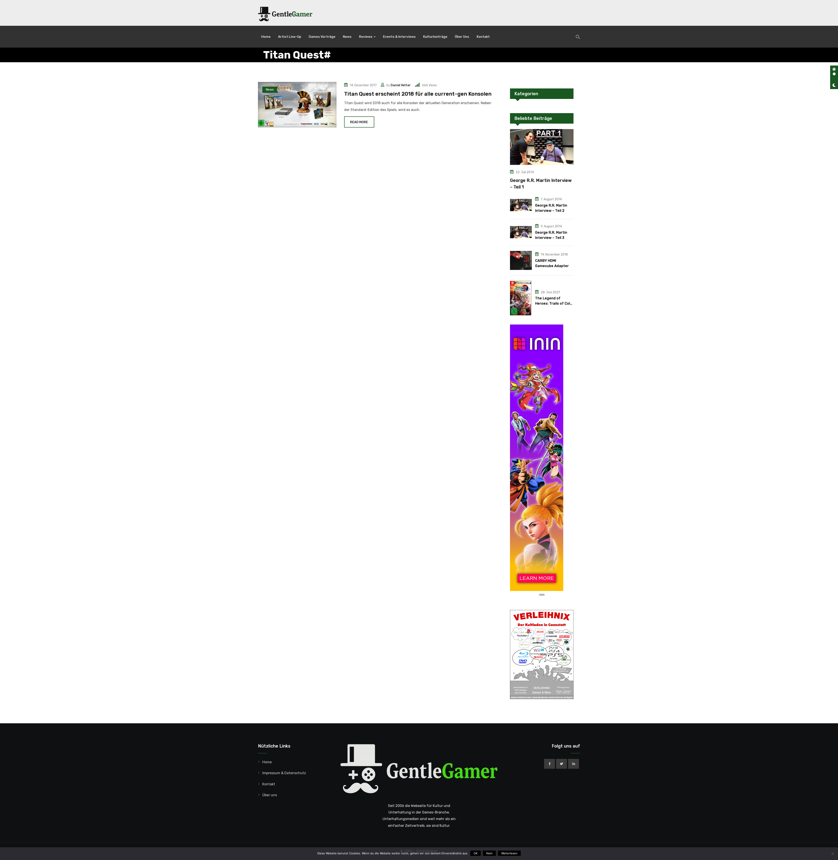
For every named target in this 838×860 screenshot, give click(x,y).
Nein (489, 853)
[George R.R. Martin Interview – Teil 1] (542, 147)
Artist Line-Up (289, 37)
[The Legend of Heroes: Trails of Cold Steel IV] (521, 298)
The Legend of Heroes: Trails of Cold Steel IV (553, 303)
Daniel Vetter (401, 85)
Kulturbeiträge (435, 37)
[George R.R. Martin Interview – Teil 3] (521, 232)
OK (475, 853)
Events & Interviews (399, 37)
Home (266, 37)
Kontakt (483, 37)
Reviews (366, 37)
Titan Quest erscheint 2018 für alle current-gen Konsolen (417, 94)
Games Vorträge (322, 37)
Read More (359, 122)
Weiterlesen (509, 853)
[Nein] (832, 853)
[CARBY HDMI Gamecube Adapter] (521, 260)
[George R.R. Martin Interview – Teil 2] (521, 205)
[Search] (578, 37)
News (347, 37)
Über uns (462, 37)
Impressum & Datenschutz (284, 773)
